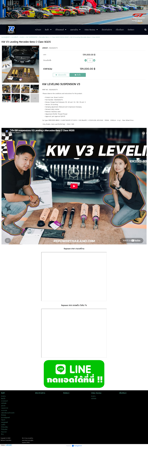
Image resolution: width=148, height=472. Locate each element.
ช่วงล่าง (22, 37)
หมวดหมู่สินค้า (6, 37)
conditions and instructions (63, 93)
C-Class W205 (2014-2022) (59, 37)
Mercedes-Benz (44, 37)
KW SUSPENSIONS (31, 37)
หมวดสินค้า (15, 37)
